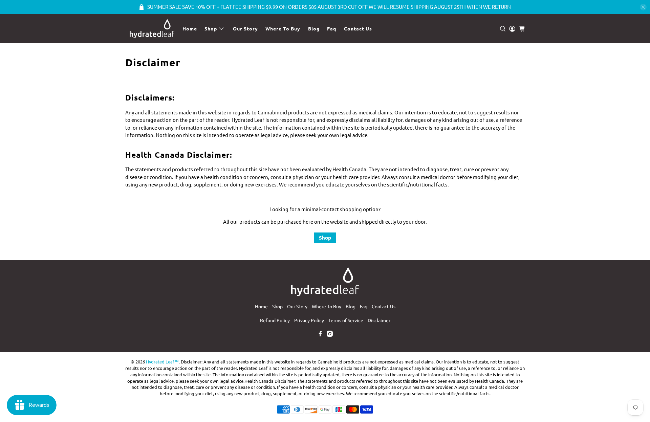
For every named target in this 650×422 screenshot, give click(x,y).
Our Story (245, 28)
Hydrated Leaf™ (162, 361)
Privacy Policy (309, 320)
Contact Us (358, 28)
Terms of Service (345, 320)
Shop (210, 28)
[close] (643, 7)
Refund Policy (275, 320)
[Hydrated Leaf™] (152, 28)
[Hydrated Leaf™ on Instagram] (330, 335)
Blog (314, 28)
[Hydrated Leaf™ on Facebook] (320, 335)
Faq (331, 28)
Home (189, 28)
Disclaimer (379, 320)
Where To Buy (282, 28)
